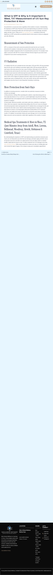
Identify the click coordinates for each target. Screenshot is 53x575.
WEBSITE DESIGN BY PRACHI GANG (25, 570)
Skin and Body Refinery (28, 32)
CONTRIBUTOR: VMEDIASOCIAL (43, 570)
